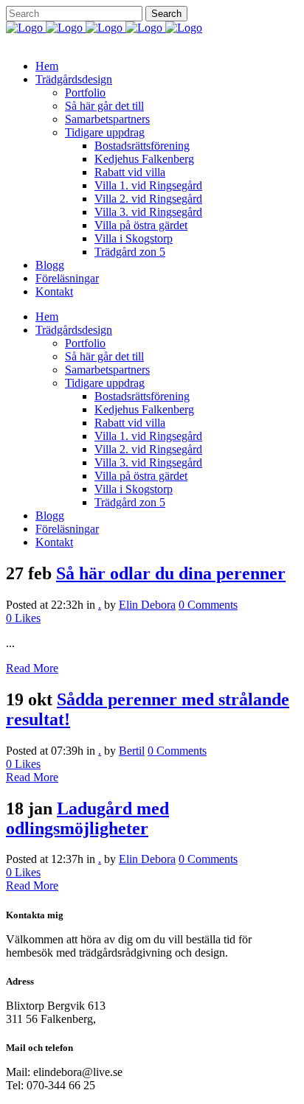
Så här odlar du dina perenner (171, 573)
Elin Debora (147, 604)
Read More (32, 668)
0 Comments (208, 604)
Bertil (132, 750)
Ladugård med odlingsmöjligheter (87, 818)
